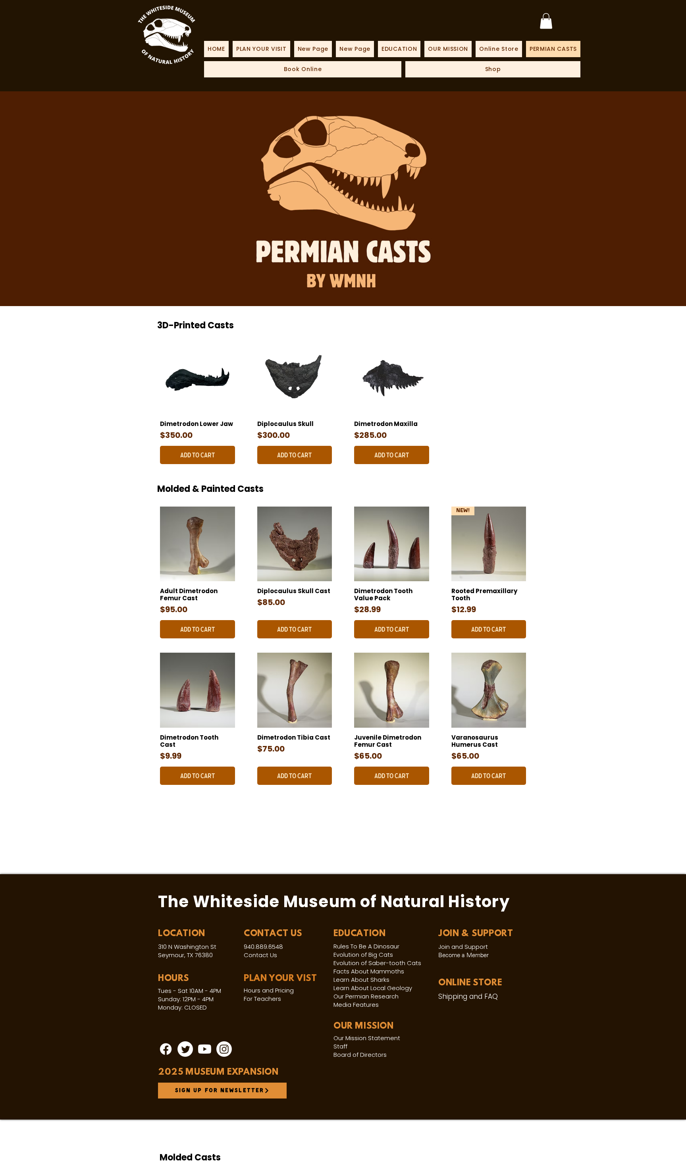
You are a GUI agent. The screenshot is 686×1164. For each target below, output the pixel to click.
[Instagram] (224, 1049)
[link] (546, 21)
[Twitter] (185, 1049)
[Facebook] (165, 1049)
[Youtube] (204, 1049)
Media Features (356, 1004)
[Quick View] (197, 376)
